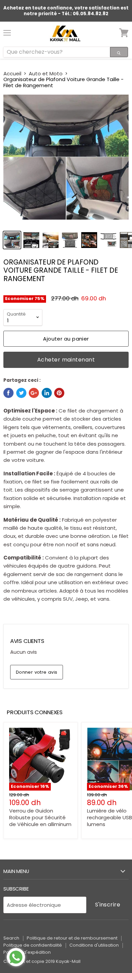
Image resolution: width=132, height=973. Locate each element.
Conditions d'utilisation (94, 945)
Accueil (12, 73)
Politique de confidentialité (32, 945)
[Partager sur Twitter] (21, 393)
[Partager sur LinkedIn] (47, 393)
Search (11, 938)
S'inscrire (107, 904)
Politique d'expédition (27, 952)
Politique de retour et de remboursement (72, 938)
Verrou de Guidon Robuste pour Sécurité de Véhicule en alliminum (40, 817)
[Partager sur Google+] (34, 393)
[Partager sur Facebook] (8, 393)
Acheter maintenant (66, 360)
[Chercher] (119, 52)
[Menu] (7, 30)
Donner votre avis (37, 672)
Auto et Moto (46, 73)
